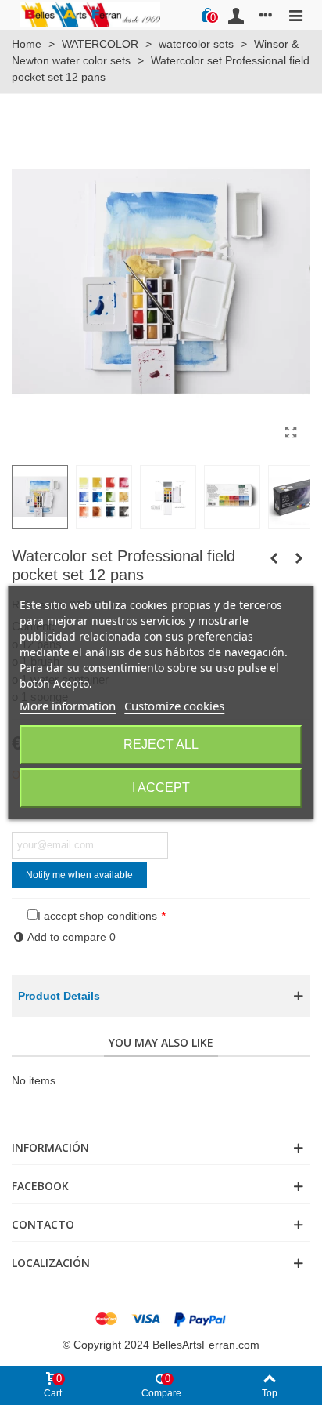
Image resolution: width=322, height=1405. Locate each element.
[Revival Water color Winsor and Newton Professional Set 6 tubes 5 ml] (273, 558)
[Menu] (295, 15)
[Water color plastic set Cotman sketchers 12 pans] (298, 558)
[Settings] (266, 15)
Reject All (161, 744)
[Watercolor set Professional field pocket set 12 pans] (290, 433)
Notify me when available (79, 875)
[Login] (236, 15)
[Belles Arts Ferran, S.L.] (90, 14)
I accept (161, 787)
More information (68, 705)
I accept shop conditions (97, 915)
